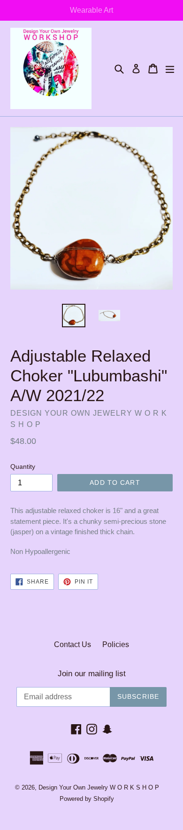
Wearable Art (91, 10)
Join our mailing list (92, 673)
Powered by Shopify (87, 798)
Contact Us (72, 644)
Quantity (22, 466)
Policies (115, 644)
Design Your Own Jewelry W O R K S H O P (98, 787)
